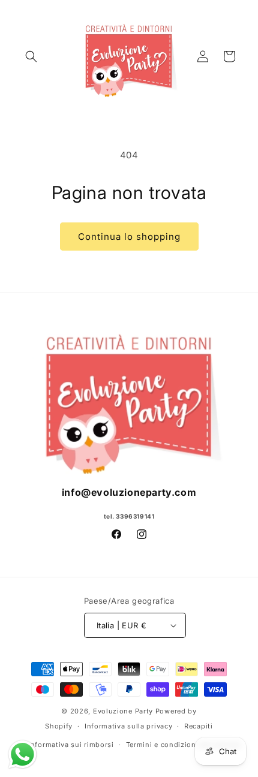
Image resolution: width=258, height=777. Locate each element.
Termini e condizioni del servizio (184, 744)
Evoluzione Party (123, 711)
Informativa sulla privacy (129, 726)
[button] (31, 56)
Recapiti (198, 726)
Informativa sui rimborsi (71, 744)
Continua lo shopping (129, 236)
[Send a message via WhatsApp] (22, 754)
